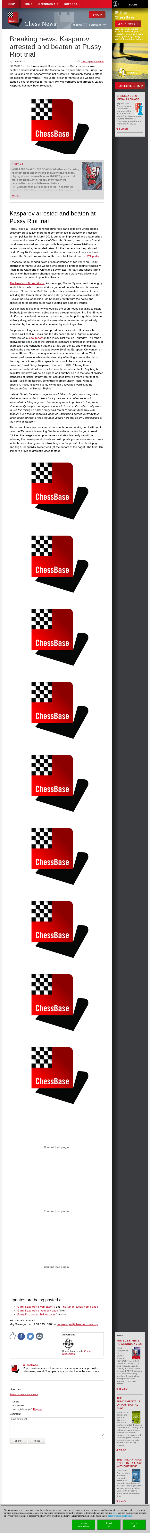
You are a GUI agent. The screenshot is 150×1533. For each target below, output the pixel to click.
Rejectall (109, 1524)
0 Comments (97, 61)
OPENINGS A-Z (48, 4)
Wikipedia (93, 256)
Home (28, 4)
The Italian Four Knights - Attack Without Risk (130, 1463)
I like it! (85, 61)
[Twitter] (30, 1336)
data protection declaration (120, 1515)
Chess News (40, 23)
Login (133, 4)
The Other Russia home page (79, 1306)
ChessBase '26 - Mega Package (128, 97)
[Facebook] (21, 1336)
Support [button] (71, 4)
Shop (11, 4)
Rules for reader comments (24, 1394)
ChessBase (30, 1364)
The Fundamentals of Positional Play (128, 1403)
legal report (36, 337)
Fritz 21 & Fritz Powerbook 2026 (130, 1342)
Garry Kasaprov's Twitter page (36, 1314)
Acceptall (134, 1524)
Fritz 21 (17, 164)
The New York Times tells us (27, 283)
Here (115, 1513)
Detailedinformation (83, 1524)
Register (37, 1409)
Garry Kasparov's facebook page (37, 1310)
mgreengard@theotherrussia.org (77, 1324)
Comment (15, 1414)
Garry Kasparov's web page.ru (36, 1306)
